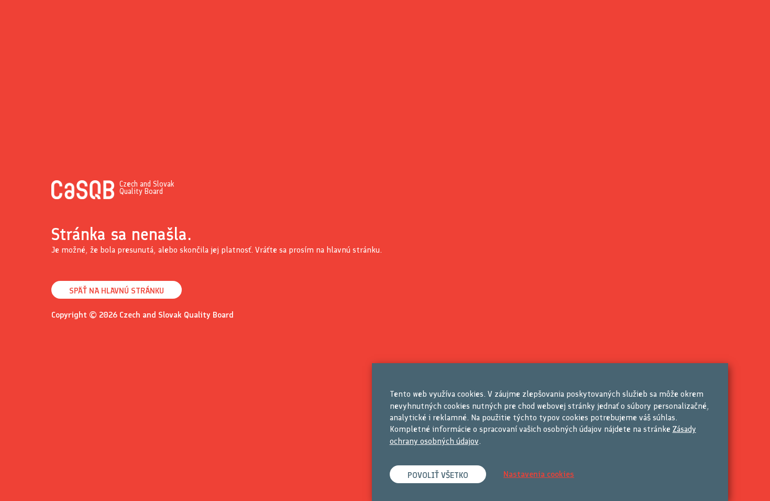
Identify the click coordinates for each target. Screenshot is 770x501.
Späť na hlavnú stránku (116, 291)
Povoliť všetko (438, 475)
